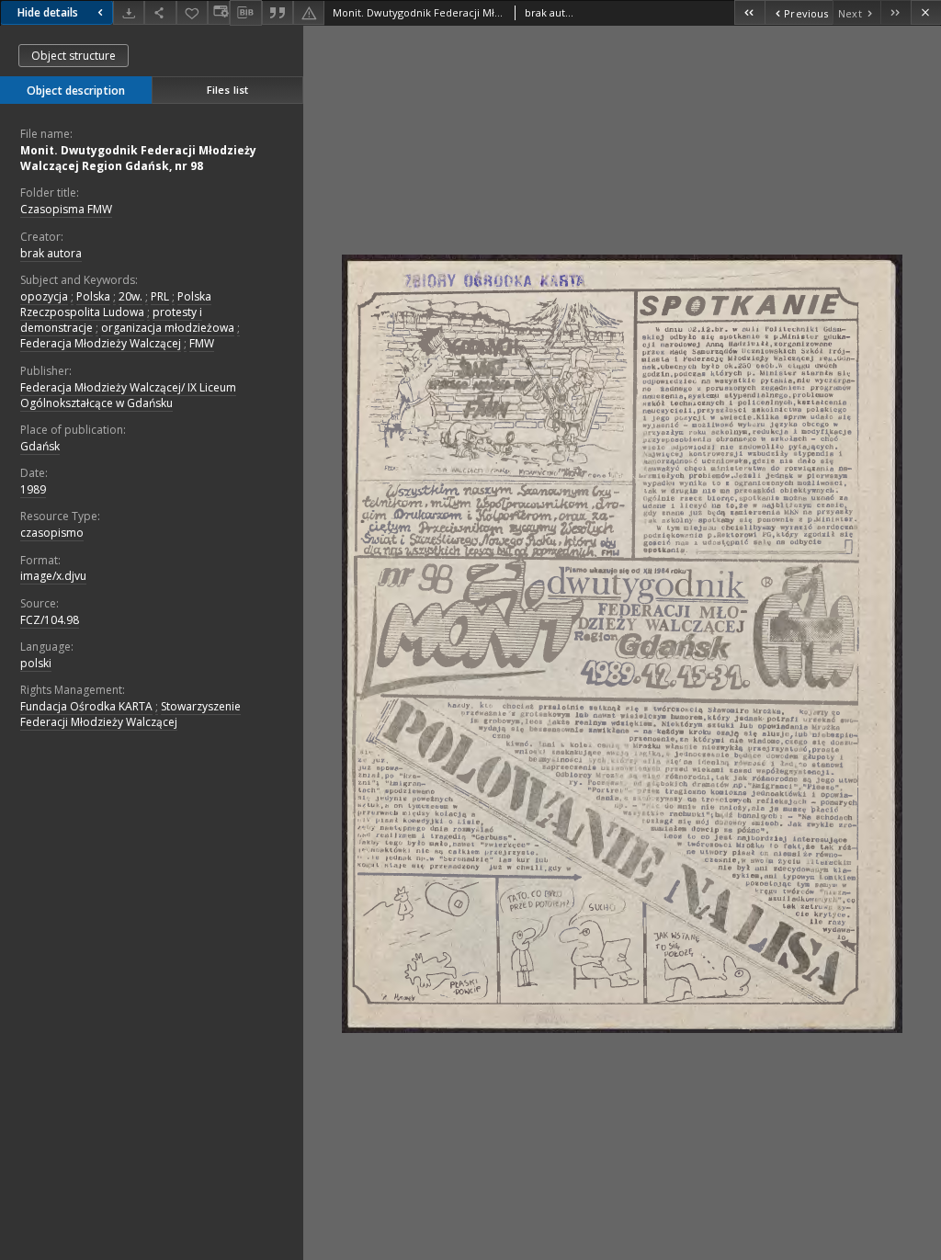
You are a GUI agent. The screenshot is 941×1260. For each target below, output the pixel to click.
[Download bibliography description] (245, 13)
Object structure (73, 55)
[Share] (160, 12)
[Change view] (219, 12)
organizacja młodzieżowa (167, 327)
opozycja (44, 296)
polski (35, 663)
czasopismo (52, 532)
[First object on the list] (749, 12)
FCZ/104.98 (49, 620)
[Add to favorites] (192, 12)
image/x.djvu (53, 576)
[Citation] (277, 12)
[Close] (926, 12)
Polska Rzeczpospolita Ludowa (115, 304)
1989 (33, 489)
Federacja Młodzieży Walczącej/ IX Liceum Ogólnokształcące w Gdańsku (128, 395)
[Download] (128, 12)
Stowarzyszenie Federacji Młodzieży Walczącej (130, 714)
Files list (227, 89)
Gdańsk (40, 446)
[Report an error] (308, 12)
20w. (130, 296)
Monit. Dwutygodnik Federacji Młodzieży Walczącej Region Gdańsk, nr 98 (138, 158)
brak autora (51, 253)
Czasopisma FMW (66, 209)
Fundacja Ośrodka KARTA (86, 706)
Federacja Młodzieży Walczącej (100, 343)
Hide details (47, 12)
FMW (201, 343)
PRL (160, 296)
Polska (93, 296)
